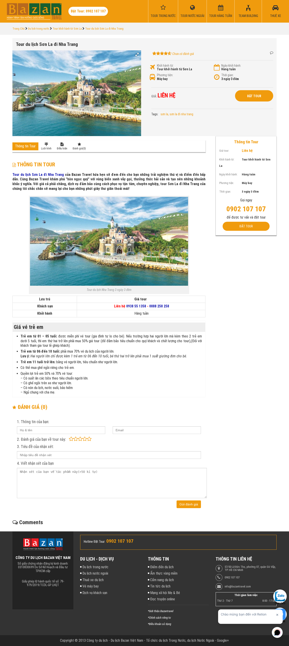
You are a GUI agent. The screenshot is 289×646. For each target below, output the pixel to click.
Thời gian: (227, 75)
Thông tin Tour (25, 146)
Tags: (154, 114)
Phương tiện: (165, 75)
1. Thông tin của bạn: (33, 422)
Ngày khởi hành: (231, 65)
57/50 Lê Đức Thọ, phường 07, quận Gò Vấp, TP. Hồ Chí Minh (250, 568)
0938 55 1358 (136, 306)
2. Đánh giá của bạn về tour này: (41, 439)
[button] (137, 54)
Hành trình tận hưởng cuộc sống (25, 18)
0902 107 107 (232, 577)
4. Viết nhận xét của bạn (35, 463)
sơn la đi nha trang (181, 114)
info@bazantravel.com (238, 586)
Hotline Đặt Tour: (94, 541)
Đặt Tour (254, 96)
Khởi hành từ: (165, 65)
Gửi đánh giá (188, 504)
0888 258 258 (159, 306)
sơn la (164, 114)
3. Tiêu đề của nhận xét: (35, 446)
